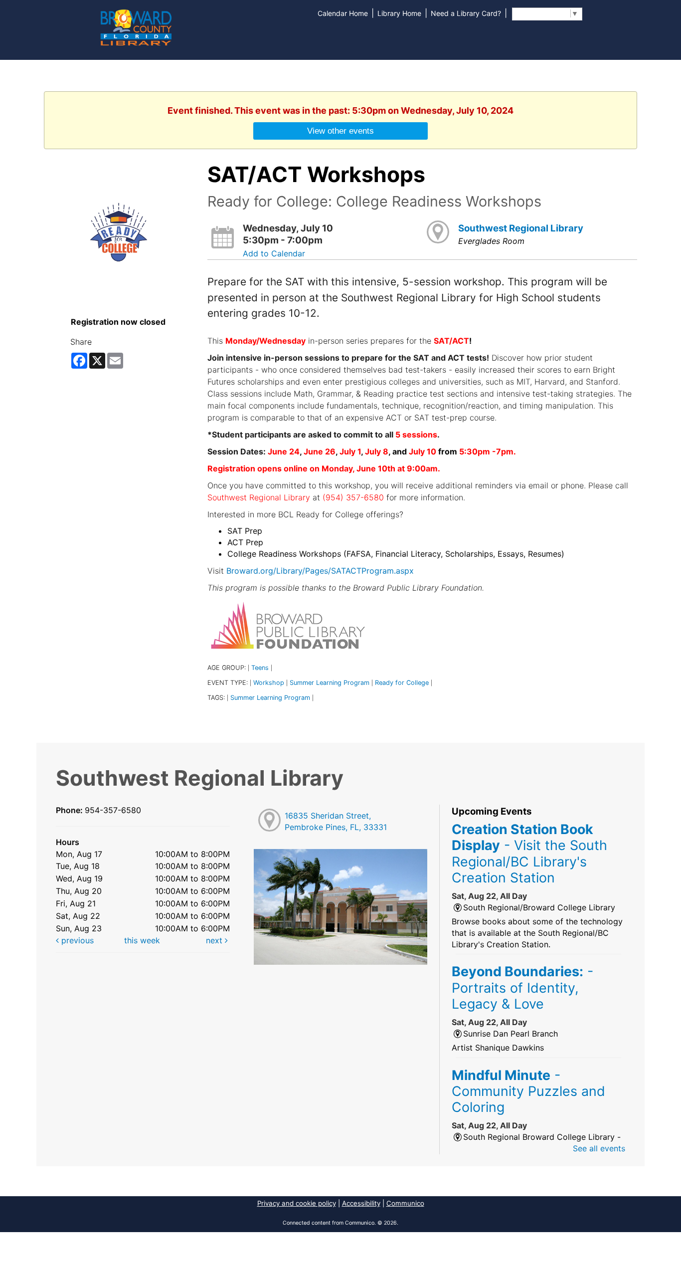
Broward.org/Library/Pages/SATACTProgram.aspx (320, 571)
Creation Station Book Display (529, 853)
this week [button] (142, 940)
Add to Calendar (274, 253)
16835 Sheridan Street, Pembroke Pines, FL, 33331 (336, 821)
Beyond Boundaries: (522, 987)
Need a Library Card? (466, 13)
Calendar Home (343, 13)
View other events (340, 131)
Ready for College (402, 682)
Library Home (399, 13)
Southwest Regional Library (520, 228)
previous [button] (76, 940)
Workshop (268, 682)
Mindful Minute (528, 1091)
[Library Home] (135, 26)
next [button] (215, 940)
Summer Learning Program (329, 682)
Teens (260, 667)
